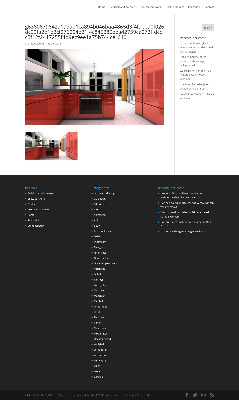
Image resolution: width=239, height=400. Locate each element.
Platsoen (99, 317)
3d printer (100, 204)
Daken (97, 236)
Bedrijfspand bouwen (122, 7)
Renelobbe (37, 43)
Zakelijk (98, 376)
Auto (96, 220)
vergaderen (100, 349)
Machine (99, 290)
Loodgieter (100, 285)
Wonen (98, 371)
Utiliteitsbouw (175, 7)
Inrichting (99, 268)
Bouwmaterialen (103, 231)
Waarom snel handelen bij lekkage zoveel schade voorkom (195, 75)
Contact (209, 7)
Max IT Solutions (100, 395)
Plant (97, 312)
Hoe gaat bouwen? (151, 7)
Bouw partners (36, 198)
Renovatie (194, 7)
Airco (97, 209)
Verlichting (100, 360)
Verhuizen (100, 355)
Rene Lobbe (144, 395)
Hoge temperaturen (105, 263)
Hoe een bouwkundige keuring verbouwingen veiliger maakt (193, 61)
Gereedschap (102, 258)
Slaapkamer (101, 328)
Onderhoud (101, 306)
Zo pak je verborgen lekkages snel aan (182, 231)
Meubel (98, 301)
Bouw (97, 225)
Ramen (98, 322)
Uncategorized (102, 339)
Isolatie (98, 274)
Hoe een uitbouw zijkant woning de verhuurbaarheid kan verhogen (196, 47)
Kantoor (98, 279)
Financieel (100, 252)
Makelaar (99, 295)
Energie (98, 247)
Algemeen (100, 214)
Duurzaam (100, 241)
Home (101, 7)
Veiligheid (100, 344)
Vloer (97, 365)
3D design (100, 198)
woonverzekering (104, 193)
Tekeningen (101, 333)
